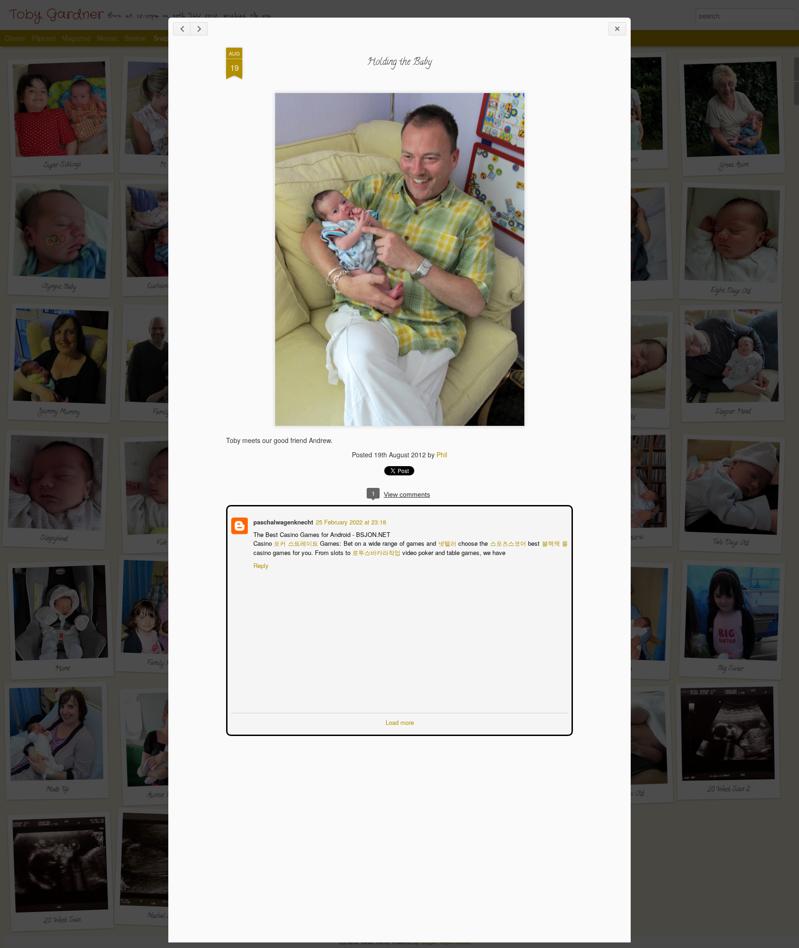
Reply (260, 564)
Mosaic (107, 38)
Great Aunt (734, 165)
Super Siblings (62, 165)
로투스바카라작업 (375, 551)
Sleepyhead (54, 539)
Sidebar (135, 38)
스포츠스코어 (509, 542)
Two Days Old (730, 543)
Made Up (57, 790)
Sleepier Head (732, 412)
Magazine (76, 38)
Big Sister (730, 669)
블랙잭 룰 (555, 542)
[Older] (199, 29)
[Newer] (182, 29)
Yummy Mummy (59, 412)
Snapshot (167, 38)
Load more (400, 721)
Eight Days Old (730, 291)
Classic (15, 38)
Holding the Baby (399, 63)
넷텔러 (447, 542)
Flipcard (43, 38)
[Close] (617, 29)
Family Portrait (166, 663)
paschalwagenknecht (282, 521)
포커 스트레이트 (295, 542)
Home (62, 669)
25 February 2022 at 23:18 (350, 521)
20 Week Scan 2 (728, 790)
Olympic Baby (59, 287)
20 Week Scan (62, 921)
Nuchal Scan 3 (165, 917)
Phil (441, 454)
